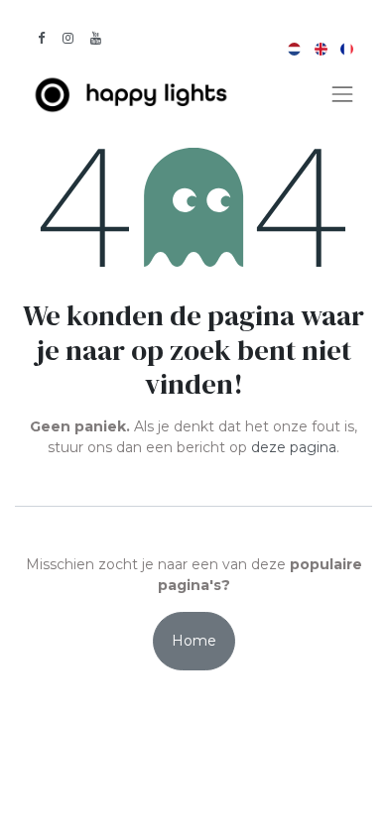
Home (194, 641)
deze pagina (293, 447)
